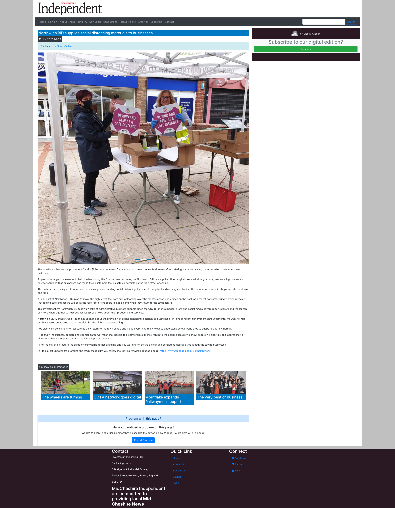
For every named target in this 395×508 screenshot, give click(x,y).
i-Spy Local (94, 21)
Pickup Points (128, 21)
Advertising (76, 21)
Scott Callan (64, 46)
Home (42, 21)
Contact (169, 21)
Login (176, 482)
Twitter (238, 464)
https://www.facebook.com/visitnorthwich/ (185, 350)
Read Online (110, 21)
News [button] (52, 21)
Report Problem (143, 440)
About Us (178, 464)
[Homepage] (70, 8)
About (63, 21)
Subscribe (156, 21)
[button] (53, 158)
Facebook (240, 458)
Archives (143, 21)
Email (237, 470)
